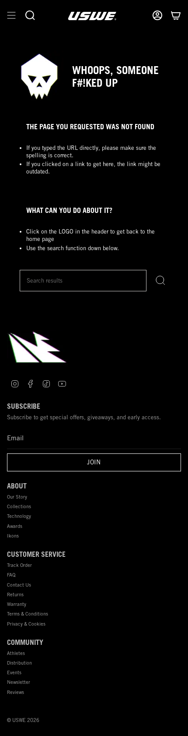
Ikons (13, 535)
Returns (15, 594)
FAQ (11, 574)
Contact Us (19, 584)
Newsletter (18, 682)
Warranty (16, 604)
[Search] (160, 280)
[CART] (176, 15)
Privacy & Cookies (26, 623)
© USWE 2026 (23, 720)
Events (14, 672)
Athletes (16, 653)
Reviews (15, 692)
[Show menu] (11, 15)
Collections (19, 506)
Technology (19, 516)
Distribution (19, 662)
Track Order (19, 565)
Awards (14, 526)
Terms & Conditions (27, 613)
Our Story (17, 496)
